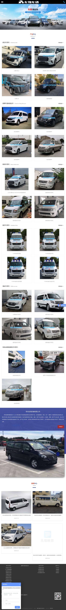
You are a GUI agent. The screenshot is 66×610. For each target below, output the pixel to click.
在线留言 (6, 30)
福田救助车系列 (41, 571)
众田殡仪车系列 (8, 582)
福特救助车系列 (41, 569)
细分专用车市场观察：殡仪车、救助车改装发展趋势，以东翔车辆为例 (48, 555)
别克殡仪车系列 (8, 579)
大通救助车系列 (41, 567)
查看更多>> (60, 42)
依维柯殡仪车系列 (8, 580)
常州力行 (51, 608)
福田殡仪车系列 (8, 571)
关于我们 (57, 567)
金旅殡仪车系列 (8, 572)
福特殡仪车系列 (8, 577)
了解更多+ (61, 426)
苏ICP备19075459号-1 (41, 608)
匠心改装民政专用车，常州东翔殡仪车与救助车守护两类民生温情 (17, 515)
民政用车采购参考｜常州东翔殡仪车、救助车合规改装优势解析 (47, 515)
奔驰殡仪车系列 (8, 567)
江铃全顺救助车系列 (41, 572)
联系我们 (57, 572)
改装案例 (57, 569)
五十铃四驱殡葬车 (8, 569)
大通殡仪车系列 (8, 574)
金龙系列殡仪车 (8, 575)
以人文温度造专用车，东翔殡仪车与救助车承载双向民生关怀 (17, 547)
